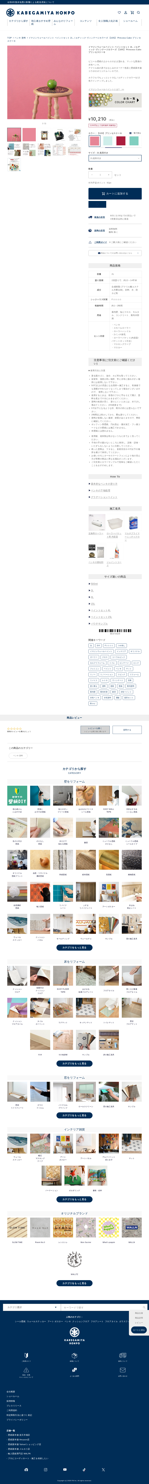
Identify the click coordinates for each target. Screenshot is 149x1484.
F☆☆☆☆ (109, 646)
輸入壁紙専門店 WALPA (19, 1453)
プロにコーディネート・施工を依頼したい (28, 1458)
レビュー (139, 1323)
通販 (118, 698)
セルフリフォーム (97, 663)
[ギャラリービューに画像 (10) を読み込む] (74, 150)
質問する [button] (127, 730)
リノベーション (106, 675)
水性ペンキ (94, 698)
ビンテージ (124, 663)
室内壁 (93, 692)
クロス (105, 657)
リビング (121, 675)
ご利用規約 (12, 1410)
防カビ (93, 703)
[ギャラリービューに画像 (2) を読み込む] (29, 134)
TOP (9, 38)
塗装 (112, 686)
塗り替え (93, 686)
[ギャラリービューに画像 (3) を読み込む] (44, 134)
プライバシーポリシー (17, 1420)
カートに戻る (139, 1330)
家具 (114, 692)
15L (93, 603)
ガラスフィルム (126, 1321)
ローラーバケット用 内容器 (114, 535)
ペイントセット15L (101, 617)
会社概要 (11, 1391)
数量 (90, 169)
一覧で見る (136, 133)
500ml (94, 583)
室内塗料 (130, 686)
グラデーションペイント (104, 497)
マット (129, 669)
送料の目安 (99, 230)
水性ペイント (126, 692)
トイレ (112, 663)
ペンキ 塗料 (20, 38)
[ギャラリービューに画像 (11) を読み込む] (14, 164)
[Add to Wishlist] (97, 204)
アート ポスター (55, 1321)
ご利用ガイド (100, 242)
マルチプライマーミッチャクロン (132, 536)
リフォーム (134, 675)
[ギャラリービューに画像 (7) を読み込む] (29, 150)
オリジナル (135, 651)
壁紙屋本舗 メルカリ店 (19, 1449)
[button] (138, 12)
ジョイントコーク (114, 564)
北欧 (130, 680)
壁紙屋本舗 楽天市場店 (19, 1435)
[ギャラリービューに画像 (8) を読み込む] (44, 150)
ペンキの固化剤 (95, 562)
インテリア (121, 651)
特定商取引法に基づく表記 (19, 1415)
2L (92, 590)
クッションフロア (80, 1321)
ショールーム (13, 1396)
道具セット (128, 698)
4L (92, 597)
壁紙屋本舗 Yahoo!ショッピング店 (24, 1444)
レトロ (105, 680)
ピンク (136, 663)
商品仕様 (139, 1313)
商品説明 (139, 1318)
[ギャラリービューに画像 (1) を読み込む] (14, 134)
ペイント (107, 669)
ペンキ (118, 669)
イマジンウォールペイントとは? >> (106, 89)
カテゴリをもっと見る (74, 947)
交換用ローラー (95, 533)
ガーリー (93, 657)
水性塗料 (107, 698)
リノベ (93, 675)
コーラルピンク (118, 657)
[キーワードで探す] (144, 1307)
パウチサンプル (99, 623)
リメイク (93, 680)
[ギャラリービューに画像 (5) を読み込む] (74, 134)
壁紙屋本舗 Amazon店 (19, 1439)
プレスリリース (14, 1406)
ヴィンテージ (117, 680)
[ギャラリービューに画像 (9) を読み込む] (59, 150)
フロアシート (97, 1321)
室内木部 (104, 692)
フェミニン (94, 669)
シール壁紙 (20, 1321)
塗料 (104, 686)
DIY (98, 646)
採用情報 (11, 1401)
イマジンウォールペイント (101, 651)
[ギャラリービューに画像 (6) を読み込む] (14, 150)
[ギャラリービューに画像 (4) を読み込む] (59, 134)
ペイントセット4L (101, 610)
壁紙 (120, 686)
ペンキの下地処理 (100, 490)
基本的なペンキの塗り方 (104, 483)
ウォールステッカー (36, 1321)
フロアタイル (111, 1321)
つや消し (121, 646)
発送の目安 (99, 217)
